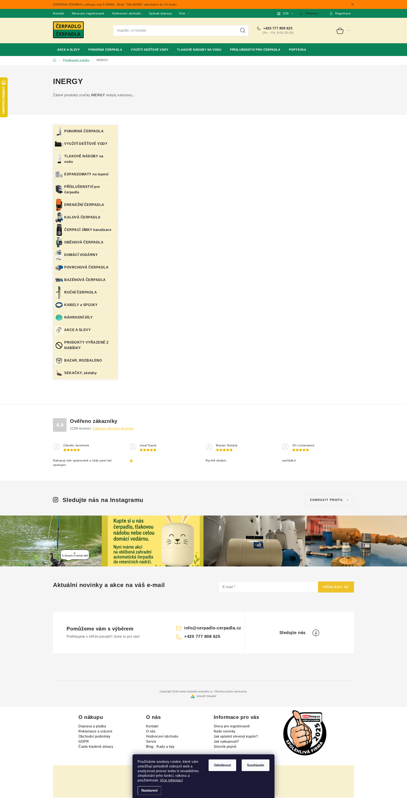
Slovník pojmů (225, 746)
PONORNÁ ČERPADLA (84, 131)
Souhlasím (255, 765)
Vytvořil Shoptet (206, 696)
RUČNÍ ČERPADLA (80, 292)
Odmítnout (222, 765)
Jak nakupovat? (226, 741)
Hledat (243, 30)
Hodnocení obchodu (126, 13)
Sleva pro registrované (88, 13)
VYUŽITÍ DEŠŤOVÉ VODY (85, 143)
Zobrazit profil (326, 500)
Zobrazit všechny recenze (113, 428)
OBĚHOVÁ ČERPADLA (83, 242)
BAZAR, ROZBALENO (83, 360)
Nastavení (149, 790)
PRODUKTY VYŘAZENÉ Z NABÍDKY (86, 345)
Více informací (171, 780)
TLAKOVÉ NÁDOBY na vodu (83, 159)
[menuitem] (68, 49)
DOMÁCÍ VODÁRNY (81, 255)
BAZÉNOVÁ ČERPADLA (85, 280)
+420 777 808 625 (277, 28)
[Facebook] (315, 632)
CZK (286, 13)
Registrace (343, 13)
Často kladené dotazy (95, 746)
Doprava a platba (92, 726)
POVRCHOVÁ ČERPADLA (86, 267)
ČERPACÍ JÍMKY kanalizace (87, 230)
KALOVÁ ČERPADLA (82, 217)
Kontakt (58, 13)
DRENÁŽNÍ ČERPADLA (84, 205)
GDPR (83, 741)
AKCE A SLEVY (77, 330)
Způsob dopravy (160, 13)
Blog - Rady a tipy (160, 746)
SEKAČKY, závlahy (80, 373)
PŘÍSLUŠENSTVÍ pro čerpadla (82, 189)
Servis (151, 741)
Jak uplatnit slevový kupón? (236, 736)
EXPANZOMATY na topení (86, 174)
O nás (151, 731)
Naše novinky (225, 731)
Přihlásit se (336, 587)
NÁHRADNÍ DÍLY (78, 317)
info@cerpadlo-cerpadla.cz (212, 628)
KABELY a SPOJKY (81, 305)
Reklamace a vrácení (95, 731)
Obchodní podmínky (94, 736)
